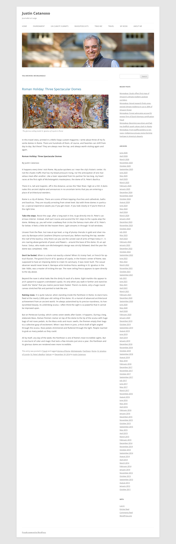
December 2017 (126, 367)
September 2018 (126, 354)
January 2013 (125, 486)
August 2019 (125, 331)
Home (24, 26)
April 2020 (124, 311)
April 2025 (124, 179)
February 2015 (125, 440)
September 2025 (126, 169)
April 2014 (124, 459)
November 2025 (126, 162)
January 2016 (125, 413)
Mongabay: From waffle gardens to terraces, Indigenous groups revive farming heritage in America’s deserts (136, 133)
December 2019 (126, 321)
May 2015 (123, 430)
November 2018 (126, 347)
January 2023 (125, 245)
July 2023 (123, 232)
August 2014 (125, 456)
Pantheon (87, 351)
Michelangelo (76, 351)
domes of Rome (63, 351)
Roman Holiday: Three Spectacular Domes (51, 89)
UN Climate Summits (59, 26)
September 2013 (126, 479)
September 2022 (126, 255)
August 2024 (125, 202)
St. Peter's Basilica (37, 354)
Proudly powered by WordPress (34, 532)
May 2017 (123, 387)
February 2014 (125, 466)
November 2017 (126, 370)
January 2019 (125, 341)
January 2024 (125, 219)
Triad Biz (98, 26)
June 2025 (123, 172)
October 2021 (125, 271)
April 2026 (124, 156)
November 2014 (126, 446)
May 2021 (123, 285)
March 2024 (124, 215)
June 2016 (123, 400)
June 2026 (123, 153)
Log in (122, 506)
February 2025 (125, 186)
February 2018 (125, 364)
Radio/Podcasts (82, 26)
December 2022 (126, 248)
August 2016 (125, 397)
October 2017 (125, 374)
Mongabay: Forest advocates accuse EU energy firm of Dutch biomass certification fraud (137, 116)
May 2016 (123, 403)
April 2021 (124, 288)
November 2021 (126, 268)
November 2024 (126, 195)
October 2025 (125, 166)
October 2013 (125, 476)
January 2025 (125, 189)
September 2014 (126, 453)
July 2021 (123, 278)
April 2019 (124, 337)
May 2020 (123, 308)
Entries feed (124, 509)
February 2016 (125, 410)
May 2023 (123, 235)
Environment (39, 26)
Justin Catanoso (36, 13)
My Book (123, 26)
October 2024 (125, 199)
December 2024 (126, 192)
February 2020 (125, 314)
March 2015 (124, 436)
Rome (94, 351)
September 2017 (126, 377)
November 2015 (126, 420)
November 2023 (126, 225)
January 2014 (125, 469)
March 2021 (124, 291)
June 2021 (123, 281)
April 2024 (124, 212)
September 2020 (126, 301)
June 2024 (123, 205)
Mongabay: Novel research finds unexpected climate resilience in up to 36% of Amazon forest (136, 106)
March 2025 (124, 182)
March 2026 (124, 159)
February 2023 (125, 242)
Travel (111, 26)
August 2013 (125, 483)
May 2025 (123, 176)
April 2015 (124, 433)
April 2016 (124, 407)
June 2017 (123, 384)
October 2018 (125, 351)
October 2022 (125, 252)
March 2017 (124, 390)
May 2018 (123, 360)
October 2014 (125, 450)
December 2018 (126, 344)
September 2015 (126, 426)
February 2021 (125, 294)
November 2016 (126, 393)
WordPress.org (126, 516)
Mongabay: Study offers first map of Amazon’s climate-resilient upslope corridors (134, 96)
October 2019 (125, 324)
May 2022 (123, 261)
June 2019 (123, 334)
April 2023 (124, 238)
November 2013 (126, 473)
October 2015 (125, 423)
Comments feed (126, 512)
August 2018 (125, 357)
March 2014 (124, 463)
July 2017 (123, 380)
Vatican (49, 354)
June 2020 (123, 304)
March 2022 (124, 265)
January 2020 (125, 318)
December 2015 (126, 417)
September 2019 (126, 327)
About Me (138, 26)
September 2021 (126, 275)
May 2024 (123, 209)
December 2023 (126, 222)
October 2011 (125, 489)
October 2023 (125, 228)
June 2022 (123, 258)
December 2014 (126, 443)
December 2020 (126, 298)
